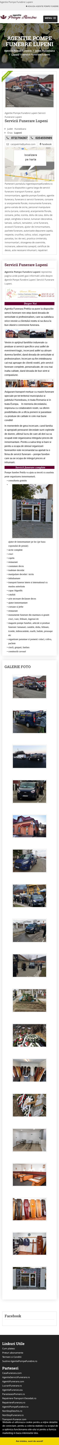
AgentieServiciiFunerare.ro (16, 1377)
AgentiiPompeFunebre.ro (15, 1406)
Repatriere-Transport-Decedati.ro (19, 1398)
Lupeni (15, 54)
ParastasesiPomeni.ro (13, 1394)
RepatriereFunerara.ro (13, 1402)
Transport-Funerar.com (14, 1419)
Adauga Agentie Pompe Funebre (43, 6)
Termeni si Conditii (11, 1356)
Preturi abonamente (12, 1352)
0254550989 (43, 138)
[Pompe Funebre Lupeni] (29, 91)
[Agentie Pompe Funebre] (20, 16)
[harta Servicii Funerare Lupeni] (29, 164)
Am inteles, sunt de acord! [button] (29, 1441)
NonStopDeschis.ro (12, 1410)
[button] (50, 19)
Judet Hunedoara (45, 50)
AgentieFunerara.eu (12, 1389)
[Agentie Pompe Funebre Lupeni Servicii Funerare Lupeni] (29, 688)
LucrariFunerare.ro (12, 1385)
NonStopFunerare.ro (13, 1415)
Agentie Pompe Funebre (18, 50)
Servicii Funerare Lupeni (26, 264)
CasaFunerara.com (12, 1373)
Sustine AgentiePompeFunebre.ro (19, 1361)
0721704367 (19, 138)
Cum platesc (8, 1348)
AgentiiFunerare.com (13, 1381)
